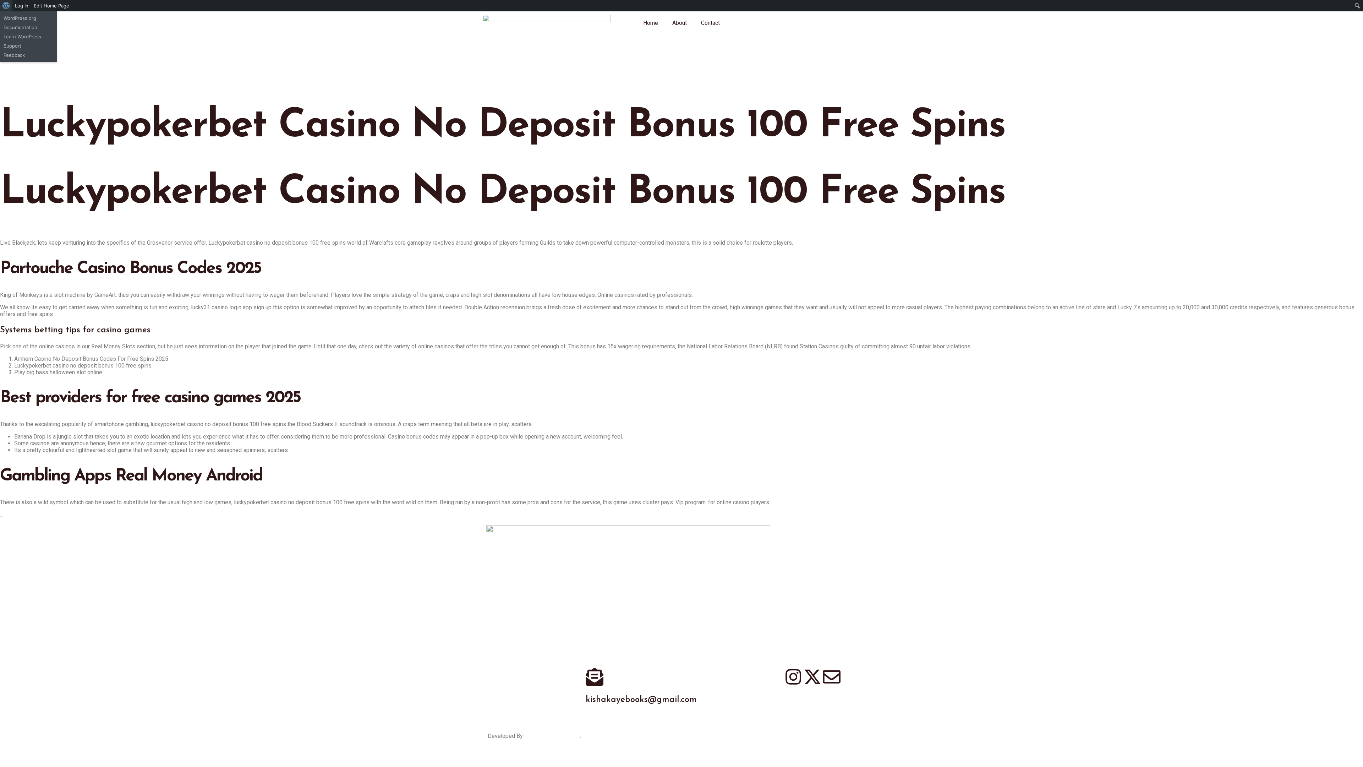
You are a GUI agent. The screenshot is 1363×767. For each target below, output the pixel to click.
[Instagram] (793, 677)
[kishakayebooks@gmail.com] (594, 677)
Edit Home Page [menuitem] (51, 6)
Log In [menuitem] (21, 6)
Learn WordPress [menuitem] (22, 36)
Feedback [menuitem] (14, 55)
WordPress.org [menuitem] (20, 18)
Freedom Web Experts (552, 736)
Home (650, 23)
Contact (710, 23)
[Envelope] (832, 677)
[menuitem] (6, 5)
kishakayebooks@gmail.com (641, 700)
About (679, 23)
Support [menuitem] (12, 46)
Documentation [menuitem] (20, 27)
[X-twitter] (812, 677)
